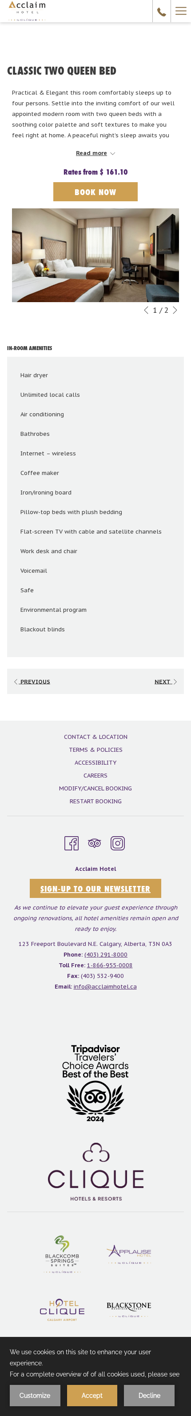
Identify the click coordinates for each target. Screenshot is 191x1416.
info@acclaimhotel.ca (105, 986)
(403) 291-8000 (105, 954)
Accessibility (95, 762)
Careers (95, 775)
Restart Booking (96, 801)
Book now (95, 192)
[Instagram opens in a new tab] (118, 842)
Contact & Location (95, 737)
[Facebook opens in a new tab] (71, 842)
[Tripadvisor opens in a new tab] (95, 842)
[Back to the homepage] (27, 11)
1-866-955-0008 (110, 965)
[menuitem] (95, 738)
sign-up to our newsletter (95, 888)
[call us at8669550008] (161, 11)
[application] (95, 1376)
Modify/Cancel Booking (95, 788)
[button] (95, 255)
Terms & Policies (96, 750)
